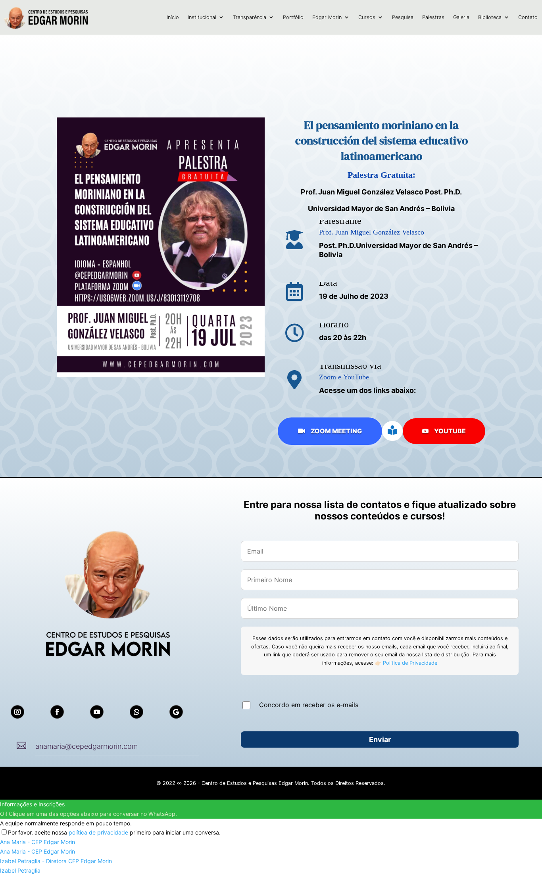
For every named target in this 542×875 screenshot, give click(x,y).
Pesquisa (402, 17)
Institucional (202, 17)
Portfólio (293, 17)
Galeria (461, 17)
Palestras (433, 17)
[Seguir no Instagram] (17, 712)
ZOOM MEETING (330, 431)
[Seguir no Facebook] (57, 712)
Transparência (249, 17)
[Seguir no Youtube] (97, 712)
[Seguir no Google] (176, 712)
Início (173, 17)
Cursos (366, 17)
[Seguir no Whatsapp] (136, 712)
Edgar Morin (327, 17)
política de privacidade (98, 832)
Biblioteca (490, 17)
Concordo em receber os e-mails (308, 705)
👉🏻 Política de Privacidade (405, 663)
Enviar (380, 739)
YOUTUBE (444, 431)
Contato (528, 17)
